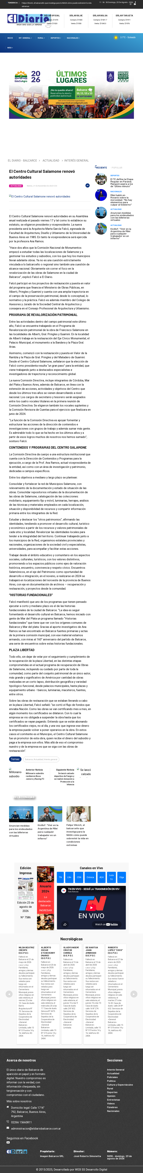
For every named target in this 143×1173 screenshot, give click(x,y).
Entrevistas (113, 1099)
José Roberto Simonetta (87, 1156)
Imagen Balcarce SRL (52, 1156)
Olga (121, 877)
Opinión (111, 1095)
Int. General (25, 38)
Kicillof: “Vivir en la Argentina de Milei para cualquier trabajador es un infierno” (48, 831)
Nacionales (72, 38)
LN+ (69, 877)
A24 (101, 877)
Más (9, 48)
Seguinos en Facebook (22, 1138)
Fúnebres (112, 1107)
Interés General (115, 1069)
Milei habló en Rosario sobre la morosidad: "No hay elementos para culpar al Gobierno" (121, 200)
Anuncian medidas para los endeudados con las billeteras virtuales (122, 216)
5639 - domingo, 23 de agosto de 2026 (119, 1157)
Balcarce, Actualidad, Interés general (41, 759)
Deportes (55, 38)
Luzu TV (111, 877)
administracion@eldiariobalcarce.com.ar (36, 1128)
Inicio (10, 38)
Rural (41, 38)
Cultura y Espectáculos (120, 1084)
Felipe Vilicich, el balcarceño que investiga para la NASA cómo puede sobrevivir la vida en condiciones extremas (77, 834)
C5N (79, 877)
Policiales (112, 1077)
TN (60, 877)
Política (111, 1080)
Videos (111, 1103)
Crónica (90, 877)
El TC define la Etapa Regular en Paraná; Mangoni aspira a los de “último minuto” (121, 183)
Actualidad (51, 160)
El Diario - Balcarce (22, 160)
